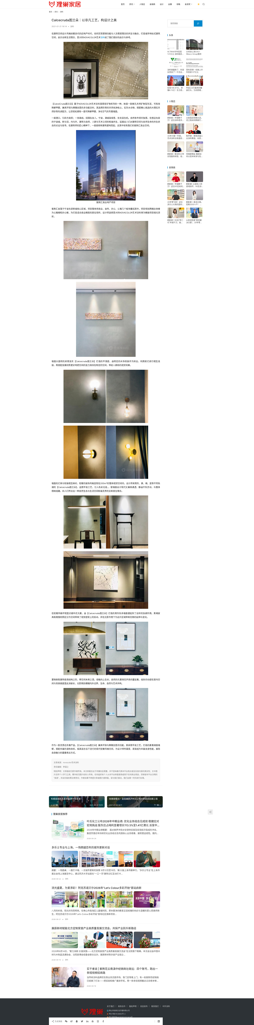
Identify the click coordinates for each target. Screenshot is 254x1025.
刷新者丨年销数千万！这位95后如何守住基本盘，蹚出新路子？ (175, 185)
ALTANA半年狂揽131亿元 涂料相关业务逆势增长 (175, 52)
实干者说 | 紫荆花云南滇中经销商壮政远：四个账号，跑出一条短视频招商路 (122, 970)
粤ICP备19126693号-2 (117, 1014)
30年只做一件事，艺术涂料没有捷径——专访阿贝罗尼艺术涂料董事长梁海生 (175, 137)
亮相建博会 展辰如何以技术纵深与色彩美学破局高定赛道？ (194, 155)
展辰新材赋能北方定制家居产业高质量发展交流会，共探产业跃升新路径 (94, 928)
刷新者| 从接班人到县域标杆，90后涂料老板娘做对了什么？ (194, 185)
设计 (162, 4)
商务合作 (121, 1006)
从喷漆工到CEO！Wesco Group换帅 (193, 52)
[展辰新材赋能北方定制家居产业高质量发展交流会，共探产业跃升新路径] (106, 940)
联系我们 (155, 1006)
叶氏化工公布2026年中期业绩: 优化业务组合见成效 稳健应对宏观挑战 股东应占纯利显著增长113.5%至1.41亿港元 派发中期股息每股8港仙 (123, 823)
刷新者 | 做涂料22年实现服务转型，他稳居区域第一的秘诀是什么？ (175, 155)
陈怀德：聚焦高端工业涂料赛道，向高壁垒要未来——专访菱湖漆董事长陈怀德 (194, 137)
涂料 (72, 26)
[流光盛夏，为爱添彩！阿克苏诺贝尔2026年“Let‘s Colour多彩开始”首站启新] (106, 899)
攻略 (178, 4)
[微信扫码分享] (66, 1021)
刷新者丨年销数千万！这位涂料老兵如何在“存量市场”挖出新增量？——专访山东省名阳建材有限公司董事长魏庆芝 (175, 119)
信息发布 (144, 1006)
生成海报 (58, 1021)
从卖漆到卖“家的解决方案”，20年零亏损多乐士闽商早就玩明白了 (194, 221)
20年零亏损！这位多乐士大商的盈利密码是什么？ (175, 203)
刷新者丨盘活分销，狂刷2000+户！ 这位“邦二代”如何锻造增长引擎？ (194, 203)
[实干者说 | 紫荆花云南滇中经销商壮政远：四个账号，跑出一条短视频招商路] (68, 977)
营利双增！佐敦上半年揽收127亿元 (194, 71)
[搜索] (198, 23)
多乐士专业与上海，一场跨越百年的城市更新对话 (81, 847)
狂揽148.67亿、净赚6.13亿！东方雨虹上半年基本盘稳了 (175, 89)
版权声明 (133, 1006)
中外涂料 (166, 1006)
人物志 (142, 4)
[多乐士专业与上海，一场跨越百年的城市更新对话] (106, 859)
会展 (170, 4)
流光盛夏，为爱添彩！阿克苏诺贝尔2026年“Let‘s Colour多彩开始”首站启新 (96, 888)
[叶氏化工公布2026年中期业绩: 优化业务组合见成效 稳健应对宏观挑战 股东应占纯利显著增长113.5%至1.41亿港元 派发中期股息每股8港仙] (68, 829)
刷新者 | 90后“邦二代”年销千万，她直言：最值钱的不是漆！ (175, 221)
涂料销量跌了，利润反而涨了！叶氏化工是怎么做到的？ (175, 71)
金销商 (152, 4)
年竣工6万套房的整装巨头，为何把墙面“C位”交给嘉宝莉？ (194, 89)
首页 (123, 4)
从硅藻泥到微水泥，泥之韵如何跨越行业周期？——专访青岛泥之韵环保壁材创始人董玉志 (194, 119)
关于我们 (110, 1006)
